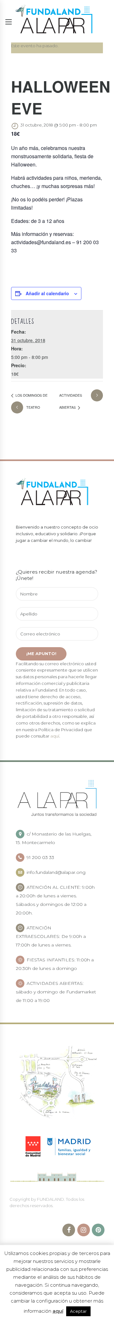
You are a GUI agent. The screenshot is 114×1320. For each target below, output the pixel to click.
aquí (54, 735)
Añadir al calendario (47, 293)
